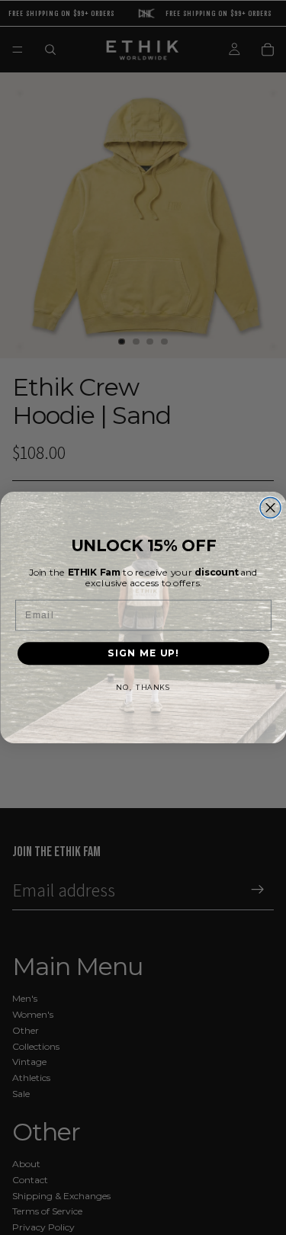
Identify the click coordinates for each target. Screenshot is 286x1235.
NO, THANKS (143, 687)
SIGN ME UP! (143, 653)
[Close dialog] (270, 508)
